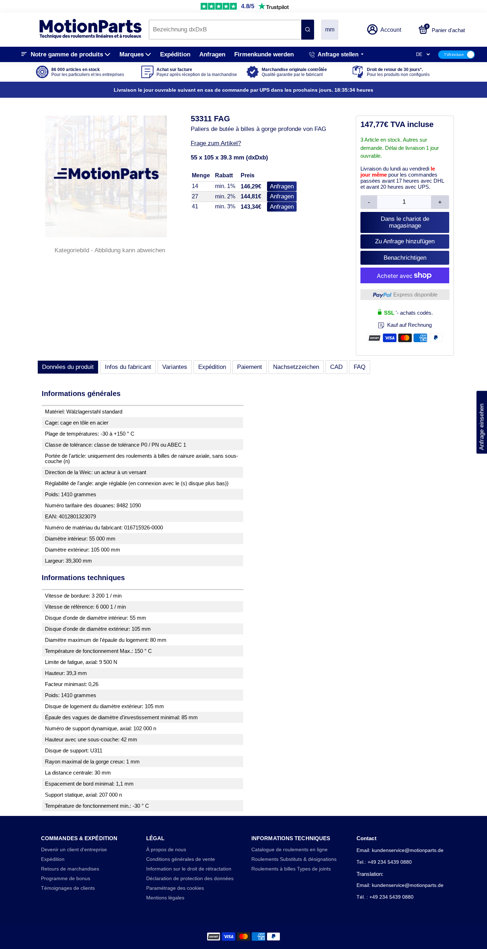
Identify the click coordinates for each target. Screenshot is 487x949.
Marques (131, 54)
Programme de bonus (65, 878)
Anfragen (212, 54)
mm (329, 29)
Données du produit (68, 367)
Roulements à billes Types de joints (291, 869)
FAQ (359, 367)
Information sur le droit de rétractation (188, 869)
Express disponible (415, 294)
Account (390, 30)
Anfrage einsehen (481, 422)
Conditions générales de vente (180, 859)
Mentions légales (165, 897)
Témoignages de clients (68, 888)
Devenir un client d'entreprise (74, 849)
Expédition (175, 54)
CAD (336, 367)
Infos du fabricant (128, 367)
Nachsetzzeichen (296, 367)
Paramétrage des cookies (175, 888)
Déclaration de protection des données (190, 878)
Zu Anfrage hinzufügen (405, 241)
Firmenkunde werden (264, 54)
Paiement (249, 367)
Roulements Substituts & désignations (294, 859)
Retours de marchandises (70, 869)
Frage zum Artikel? (216, 143)
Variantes (174, 367)
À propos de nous (166, 849)
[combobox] (224, 30)
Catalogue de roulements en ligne (289, 849)
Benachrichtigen (405, 257)
